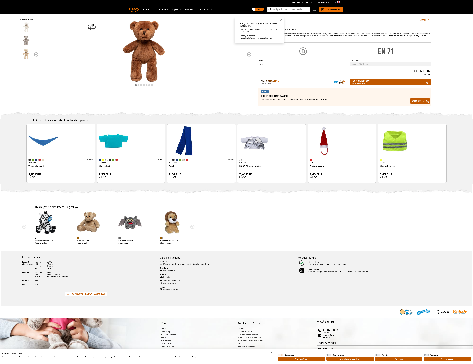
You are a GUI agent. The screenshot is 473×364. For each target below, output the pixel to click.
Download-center (245, 331)
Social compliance (168, 334)
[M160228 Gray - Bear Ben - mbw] (26, 40)
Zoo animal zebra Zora (44, 241)
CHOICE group (167, 343)
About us (205, 9)
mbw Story (165, 331)
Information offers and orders (250, 340)
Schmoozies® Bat (125, 241)
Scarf (171, 166)
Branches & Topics (168, 9)
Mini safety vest (387, 166)
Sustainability (167, 340)
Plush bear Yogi (83, 241)
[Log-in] (314, 9)
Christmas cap (317, 166)
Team (163, 337)
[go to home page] (134, 9)
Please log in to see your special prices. (255, 38)
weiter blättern (249, 54)
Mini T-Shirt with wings (250, 166)
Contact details (323, 2)
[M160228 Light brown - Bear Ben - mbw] (26, 54)
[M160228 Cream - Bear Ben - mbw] (26, 27)
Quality (241, 328)
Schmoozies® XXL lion (169, 241)
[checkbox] (280, 355)
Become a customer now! (302, 2)
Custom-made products (248, 334)
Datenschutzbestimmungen (264, 352)
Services (189, 9)
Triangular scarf (36, 166)
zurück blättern (36, 54)
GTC (239, 343)
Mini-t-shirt (104, 166)
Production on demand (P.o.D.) (251, 337)
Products (148, 9)
